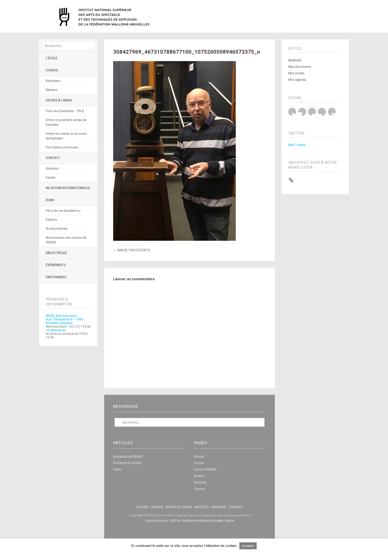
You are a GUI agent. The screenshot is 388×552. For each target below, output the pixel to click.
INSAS (104, 17)
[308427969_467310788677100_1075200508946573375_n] (174, 239)
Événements (56, 265)
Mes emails (296, 73)
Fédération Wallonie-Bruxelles (202, 520)
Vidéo (117, 469)
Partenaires (56, 277)
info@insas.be (56, 330)
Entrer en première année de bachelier (66, 122)
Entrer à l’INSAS (59, 100)
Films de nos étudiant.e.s (63, 210)
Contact (53, 158)
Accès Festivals (57, 228)
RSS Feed (332, 112)
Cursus (52, 70)
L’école (51, 58)
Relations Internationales (68, 188)
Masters (51, 90)
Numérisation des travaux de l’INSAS (66, 240)
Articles (199, 476)
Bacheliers (53, 81)
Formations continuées (62, 147)
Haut (189, 534)
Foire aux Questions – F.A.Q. (65, 111)
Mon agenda (297, 80)
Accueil (199, 456)
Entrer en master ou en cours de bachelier (66, 136)
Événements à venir (127, 463)
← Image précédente (131, 250)
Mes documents (299, 66)
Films (50, 200)
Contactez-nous (156, 520)
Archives (200, 482)
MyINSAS (295, 60)
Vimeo (322, 112)
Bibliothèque (56, 253)
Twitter (292, 112)
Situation (52, 168)
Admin (229, 520)
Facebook (302, 112)
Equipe (50, 177)
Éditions (51, 219)
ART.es (175, 520)
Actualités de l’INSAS (128, 456)
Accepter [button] (248, 546)
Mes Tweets (297, 145)
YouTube (312, 112)
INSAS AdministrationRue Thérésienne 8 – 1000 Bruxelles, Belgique (64, 319)
